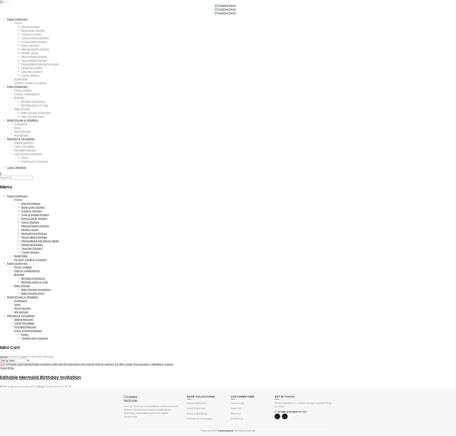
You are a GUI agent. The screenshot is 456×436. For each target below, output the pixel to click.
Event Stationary (17, 86)
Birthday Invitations (33, 101)
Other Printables (24, 146)
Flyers (24, 157)
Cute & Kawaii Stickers (35, 38)
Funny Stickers (30, 45)
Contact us (237, 418)
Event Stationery (196, 408)
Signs (17, 127)
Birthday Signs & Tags (34, 105)
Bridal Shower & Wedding (22, 120)
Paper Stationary (17, 19)
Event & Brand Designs (28, 154)
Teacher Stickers (31, 71)
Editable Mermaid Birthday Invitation (40, 377)
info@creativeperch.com (290, 411)
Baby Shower (22, 109)
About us (236, 413)
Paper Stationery (196, 403)
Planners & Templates (21, 139)
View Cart (236, 408)
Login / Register (16, 167)
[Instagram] (285, 416)
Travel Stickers (30, 75)
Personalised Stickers (34, 60)
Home (3, 357)
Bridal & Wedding (197, 413)
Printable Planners (25, 150)
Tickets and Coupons (34, 161)
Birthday (19, 98)
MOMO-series (29, 53)
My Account (237, 403)
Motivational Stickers (34, 56)
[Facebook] (277, 416)
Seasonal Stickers (32, 68)
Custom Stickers (31, 34)
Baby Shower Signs (32, 116)
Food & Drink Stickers (34, 41)
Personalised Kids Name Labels (40, 64)
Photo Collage (23, 90)
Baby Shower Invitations (36, 113)
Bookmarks (21, 79)
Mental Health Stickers (35, 49)
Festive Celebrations (27, 94)
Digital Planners (23, 142)
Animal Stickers (30, 26)
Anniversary (21, 135)
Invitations (20, 124)
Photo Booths (22, 131)
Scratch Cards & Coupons (30, 83)
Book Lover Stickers (33, 30)
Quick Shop (7, 368)
